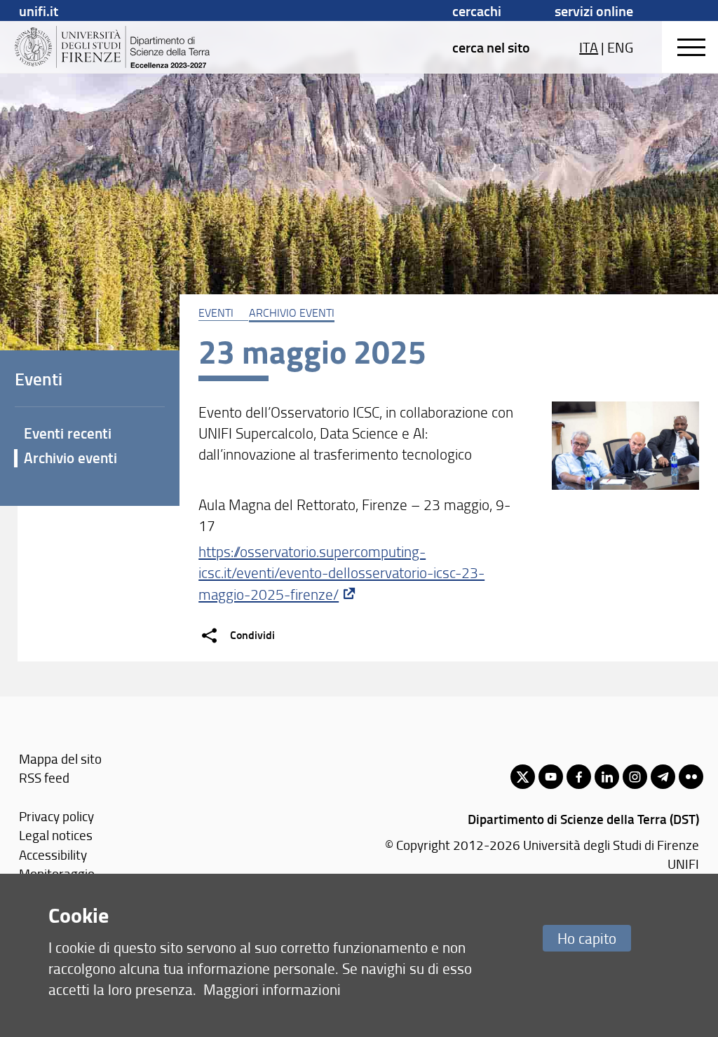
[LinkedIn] (607, 776)
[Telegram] (663, 776)
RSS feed (44, 777)
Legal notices (56, 834)
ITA (588, 47)
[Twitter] (522, 776)
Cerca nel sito (491, 47)
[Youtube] (550, 776)
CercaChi (476, 10)
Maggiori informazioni (272, 989)
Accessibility (53, 854)
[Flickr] (691, 776)
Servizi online (594, 10)
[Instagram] (635, 776)
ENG (620, 47)
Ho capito (586, 938)
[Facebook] (579, 776)
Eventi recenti (67, 433)
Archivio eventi (291, 312)
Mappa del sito (60, 758)
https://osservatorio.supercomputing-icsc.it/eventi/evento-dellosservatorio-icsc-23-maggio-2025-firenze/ (341, 572)
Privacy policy (56, 815)
